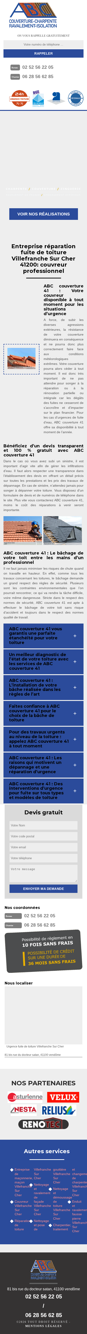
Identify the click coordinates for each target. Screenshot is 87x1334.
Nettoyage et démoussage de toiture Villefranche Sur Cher (58, 1203)
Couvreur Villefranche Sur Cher (20, 1208)
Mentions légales (43, 1326)
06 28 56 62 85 (37, 76)
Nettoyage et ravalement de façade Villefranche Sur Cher (39, 1199)
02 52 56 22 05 (37, 67)
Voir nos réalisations (43, 214)
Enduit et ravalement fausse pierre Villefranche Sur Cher (78, 1216)
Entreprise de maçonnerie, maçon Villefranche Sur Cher (20, 1182)
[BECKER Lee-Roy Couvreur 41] (32, 15)
